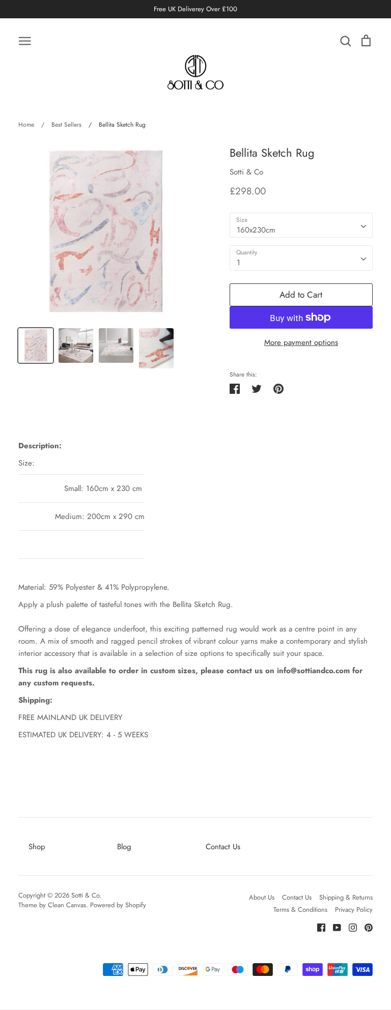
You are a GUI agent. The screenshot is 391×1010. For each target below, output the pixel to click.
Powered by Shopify (118, 905)
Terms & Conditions (300, 909)
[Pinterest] (365, 926)
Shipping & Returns (346, 897)
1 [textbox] (238, 262)
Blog (124, 846)
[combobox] (301, 225)
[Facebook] (317, 926)
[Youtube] (333, 926)
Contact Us (223, 846)
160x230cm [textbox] (256, 230)
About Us (261, 897)
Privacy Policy (354, 909)
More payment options (301, 342)
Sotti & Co (246, 172)
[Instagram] (349, 926)
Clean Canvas (67, 905)
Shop (37, 846)
